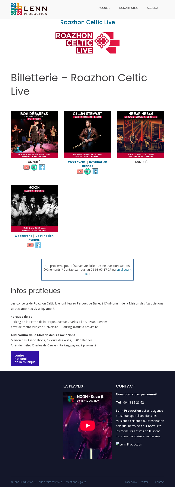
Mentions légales (76, 482)
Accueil (104, 7)
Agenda (152, 7)
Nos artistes (128, 7)
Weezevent (77, 162)
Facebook (131, 482)
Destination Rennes (94, 164)
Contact (159, 482)
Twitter (144, 482)
